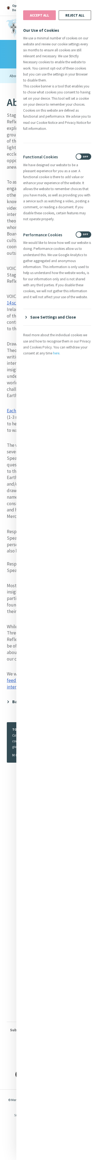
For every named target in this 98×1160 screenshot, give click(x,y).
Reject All (74, 15)
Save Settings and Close (53, 317)
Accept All (39, 15)
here (56, 353)
